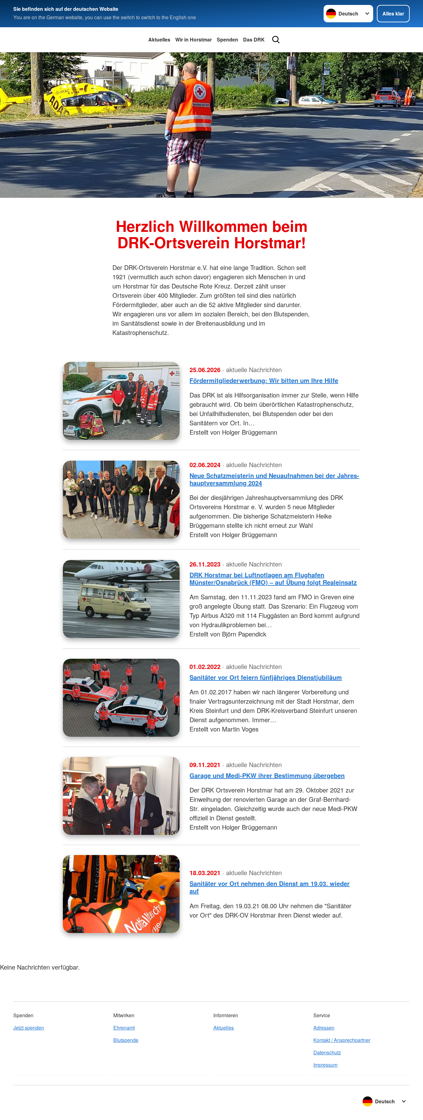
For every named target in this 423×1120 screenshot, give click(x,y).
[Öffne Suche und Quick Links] (276, 40)
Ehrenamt (124, 1027)
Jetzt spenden (28, 1027)
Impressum (325, 1064)
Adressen (323, 1027)
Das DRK (254, 39)
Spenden (227, 39)
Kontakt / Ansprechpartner (341, 1040)
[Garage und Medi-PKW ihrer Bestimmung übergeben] (121, 796)
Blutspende (125, 1040)
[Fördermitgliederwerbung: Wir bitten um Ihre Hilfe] (121, 401)
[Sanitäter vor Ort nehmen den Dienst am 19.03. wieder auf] (121, 894)
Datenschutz (327, 1052)
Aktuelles (159, 39)
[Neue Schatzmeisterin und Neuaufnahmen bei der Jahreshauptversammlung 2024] (121, 500)
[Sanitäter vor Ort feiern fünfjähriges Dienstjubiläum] (121, 698)
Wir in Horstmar (193, 39)
